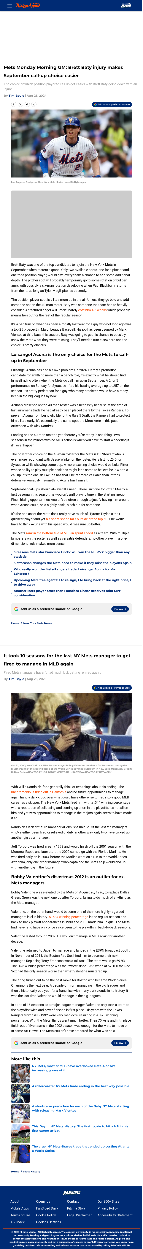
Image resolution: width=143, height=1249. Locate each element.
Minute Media (28, 1232)
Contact (73, 1201)
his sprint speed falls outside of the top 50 (76, 519)
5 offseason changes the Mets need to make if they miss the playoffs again (73, 563)
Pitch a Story (76, 1208)
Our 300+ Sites (108, 1201)
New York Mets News (37, 623)
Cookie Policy (46, 1215)
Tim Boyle (16, 95)
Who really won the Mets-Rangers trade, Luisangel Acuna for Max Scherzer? (65, 572)
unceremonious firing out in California (38, 792)
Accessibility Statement (115, 1215)
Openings (43, 1201)
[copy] (33, 104)
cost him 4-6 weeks (92, 310)
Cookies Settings (48, 1222)
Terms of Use (20, 1215)
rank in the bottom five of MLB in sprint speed (59, 533)
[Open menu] (9, 5)
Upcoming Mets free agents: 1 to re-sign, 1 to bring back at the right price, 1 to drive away (72, 582)
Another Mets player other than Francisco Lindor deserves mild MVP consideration (67, 593)
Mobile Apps (19, 1208)
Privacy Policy (108, 1208)
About (14, 1201)
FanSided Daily (47, 1208)
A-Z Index (17, 1222)
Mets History (31, 1171)
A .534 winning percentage (68, 917)
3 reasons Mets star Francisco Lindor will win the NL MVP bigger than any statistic (72, 554)
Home (15, 623)
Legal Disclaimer (79, 1215)
